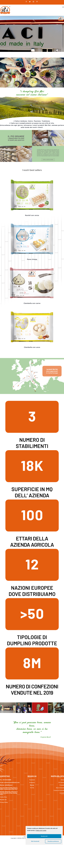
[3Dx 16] (32, 308)
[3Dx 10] (32, 220)
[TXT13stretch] (48, 158)
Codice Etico (3, 797)
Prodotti (62, 785)
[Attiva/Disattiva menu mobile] (63, 7)
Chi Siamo (61, 782)
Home (62, 779)
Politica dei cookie (41, 830)
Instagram (32, 782)
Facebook (32, 779)
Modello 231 (3, 799)
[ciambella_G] (32, 264)
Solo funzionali (35, 841)
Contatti (62, 793)
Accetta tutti (44, 836)
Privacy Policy (4, 802)
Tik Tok (32, 787)
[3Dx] (32, 176)
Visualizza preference (53, 841)
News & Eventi (60, 787)
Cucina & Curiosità (59, 790)
